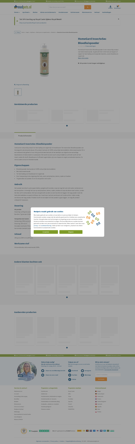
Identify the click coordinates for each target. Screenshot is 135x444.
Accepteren (46, 232)
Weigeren (71, 232)
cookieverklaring (46, 225)
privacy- (36, 225)
